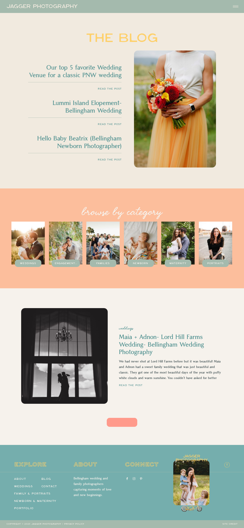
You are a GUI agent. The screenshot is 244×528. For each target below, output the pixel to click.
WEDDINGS (126, 328)
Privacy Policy (74, 524)
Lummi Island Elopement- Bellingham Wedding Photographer (87, 110)
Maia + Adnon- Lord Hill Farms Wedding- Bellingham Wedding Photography (161, 344)
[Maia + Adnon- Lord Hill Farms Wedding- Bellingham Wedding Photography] (64, 356)
